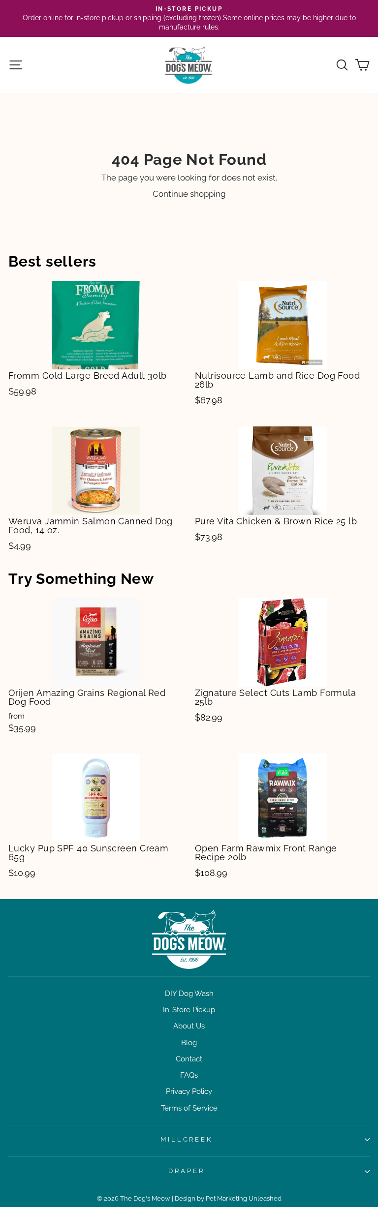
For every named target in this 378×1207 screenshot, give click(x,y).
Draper (186, 1171)
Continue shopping (189, 194)
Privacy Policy (189, 1091)
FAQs (189, 1075)
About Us (189, 1026)
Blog (189, 1042)
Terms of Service (189, 1108)
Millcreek (186, 1139)
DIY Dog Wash (189, 993)
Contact (189, 1059)
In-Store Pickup (189, 1009)
